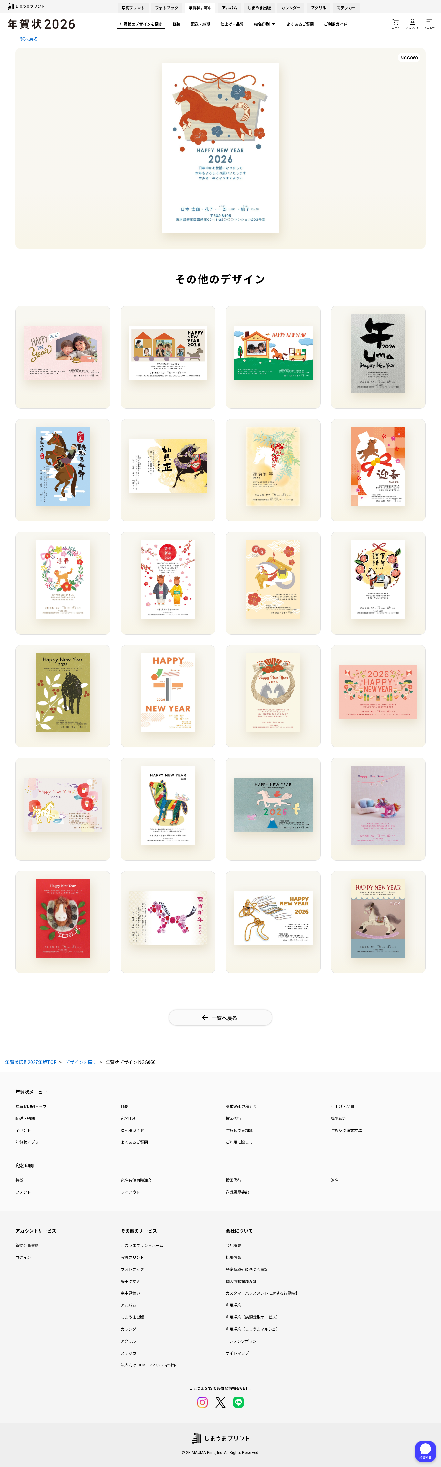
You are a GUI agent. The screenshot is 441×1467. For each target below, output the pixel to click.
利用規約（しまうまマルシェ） (253, 1329)
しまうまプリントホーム (142, 1245)
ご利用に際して (239, 1142)
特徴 (19, 1180)
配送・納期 (200, 24)
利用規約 (233, 1305)
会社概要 (233, 1245)
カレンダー (291, 7)
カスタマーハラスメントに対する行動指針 (262, 1293)
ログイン (23, 1257)
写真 (133, 7)
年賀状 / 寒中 (200, 7)
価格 (176, 24)
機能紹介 (338, 1118)
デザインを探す (81, 1062)
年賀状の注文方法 (346, 1130)
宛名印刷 (262, 24)
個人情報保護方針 (241, 1281)
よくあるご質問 (300, 24)
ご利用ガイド (335, 24)
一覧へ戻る (26, 39)
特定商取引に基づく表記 (247, 1269)
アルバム (229, 7)
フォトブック (166, 7)
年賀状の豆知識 (239, 1130)
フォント (23, 1191)
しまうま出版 (259, 7)
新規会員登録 (27, 1245)
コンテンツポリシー (243, 1341)
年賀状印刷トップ (30, 1106)
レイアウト (130, 1191)
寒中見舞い (130, 1293)
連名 (335, 1180)
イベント (23, 1130)
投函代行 (233, 1118)
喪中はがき (130, 1281)
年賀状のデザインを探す (141, 24)
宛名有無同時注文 (136, 1180)
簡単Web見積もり (241, 1106)
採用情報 (233, 1257)
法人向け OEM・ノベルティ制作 (148, 1364)
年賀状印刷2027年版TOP (30, 1062)
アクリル (318, 7)
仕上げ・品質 (232, 24)
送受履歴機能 (237, 1191)
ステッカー (346, 7)
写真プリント (132, 1257)
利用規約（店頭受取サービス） (253, 1317)
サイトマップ (237, 1352)
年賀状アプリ (27, 1142)
